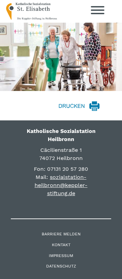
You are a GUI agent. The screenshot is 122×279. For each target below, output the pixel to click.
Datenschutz (61, 266)
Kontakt (61, 244)
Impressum (61, 255)
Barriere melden (61, 234)
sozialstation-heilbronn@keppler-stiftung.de (61, 185)
